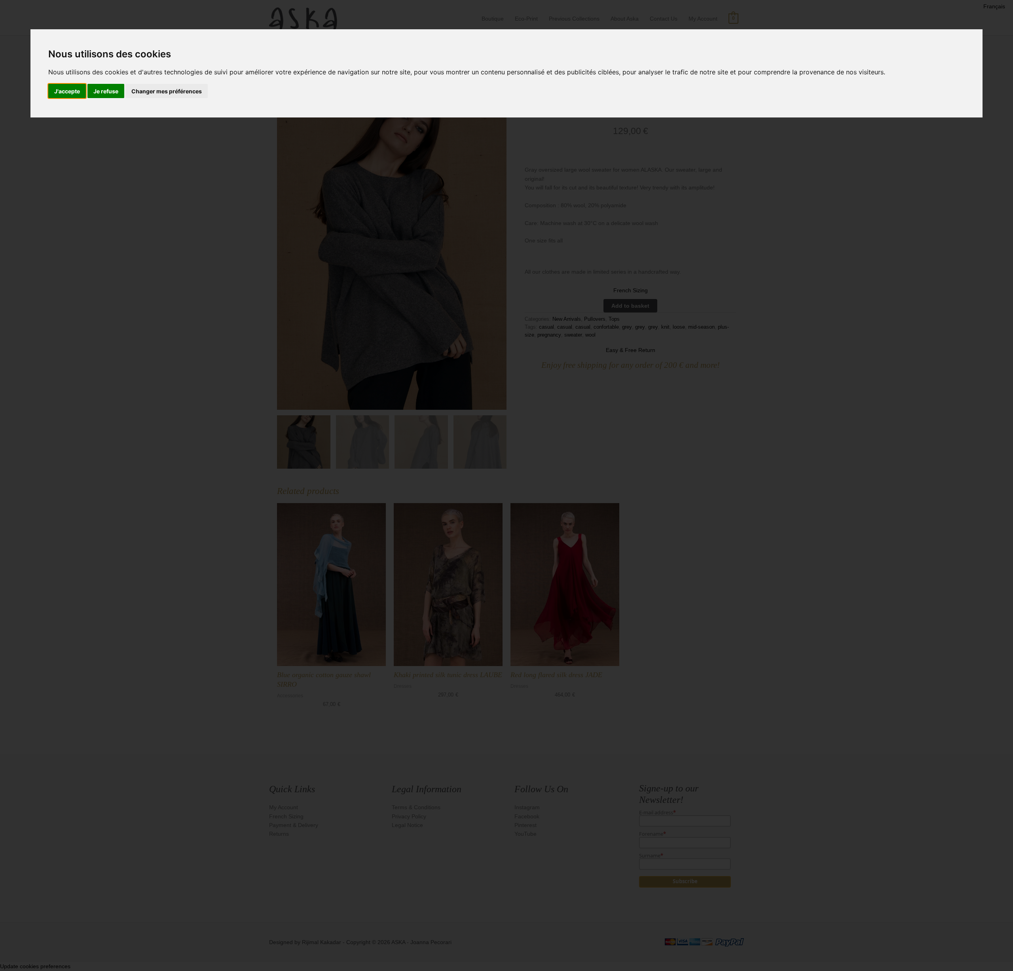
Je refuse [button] (105, 91)
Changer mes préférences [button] (166, 91)
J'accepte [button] (67, 91)
